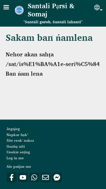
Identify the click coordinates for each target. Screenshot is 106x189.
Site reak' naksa (20, 141)
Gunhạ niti (16, 146)
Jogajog (13, 129)
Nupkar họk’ (17, 135)
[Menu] (9, 8)
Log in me (15, 158)
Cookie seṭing (18, 152)
